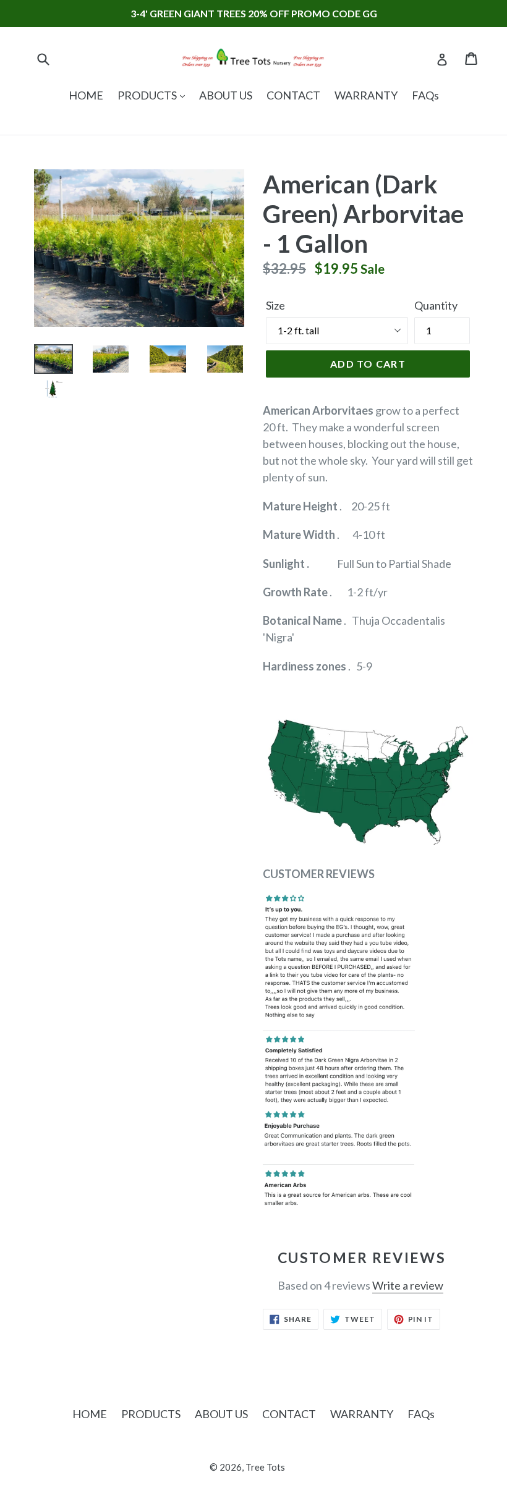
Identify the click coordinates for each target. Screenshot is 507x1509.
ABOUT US (225, 95)
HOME (86, 95)
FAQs (425, 95)
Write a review (407, 1285)
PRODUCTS (148, 95)
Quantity (436, 305)
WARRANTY (366, 95)
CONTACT (293, 95)
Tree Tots (265, 1467)
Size (275, 305)
